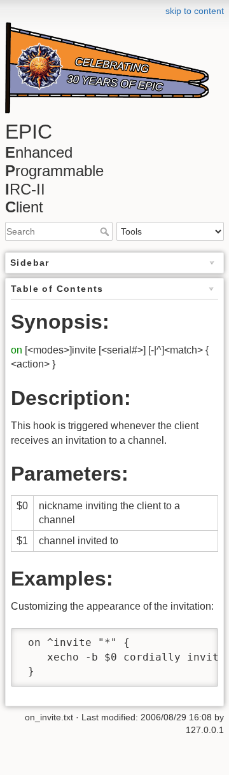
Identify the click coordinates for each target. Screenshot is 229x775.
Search (106, 231)
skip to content (194, 11)
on (16, 350)
